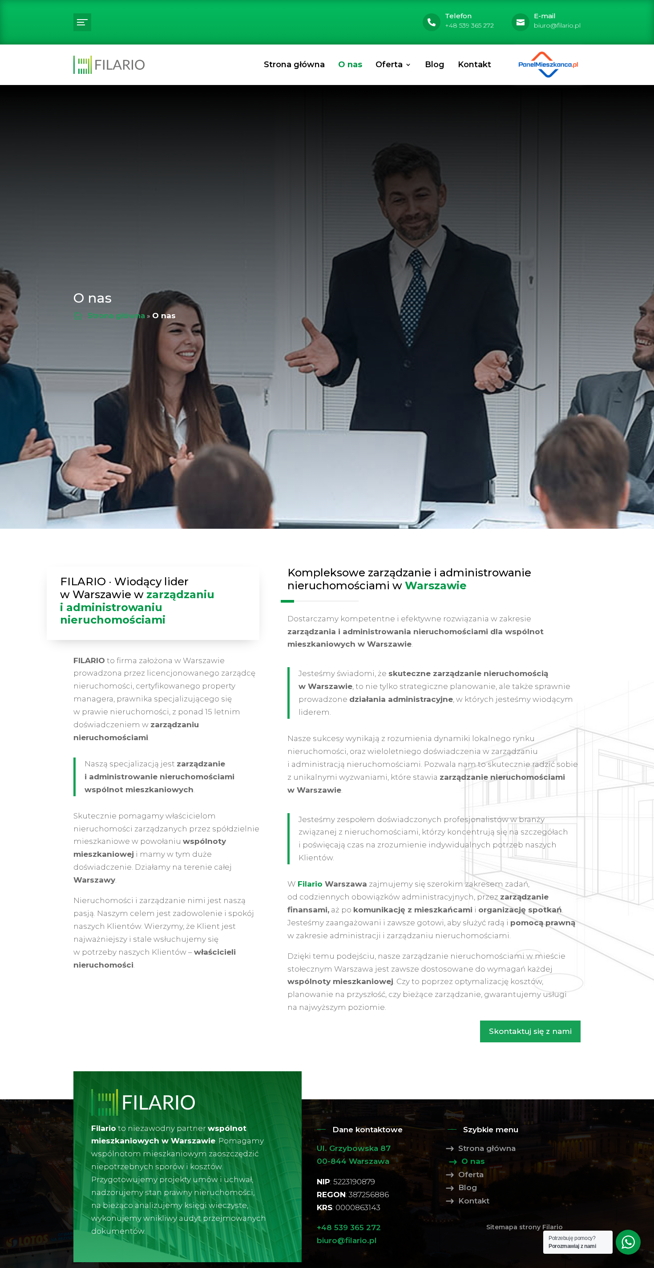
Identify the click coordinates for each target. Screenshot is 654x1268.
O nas (350, 64)
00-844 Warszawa (353, 1161)
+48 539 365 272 (349, 1227)
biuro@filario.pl (347, 1240)
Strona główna (294, 64)
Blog (434, 64)
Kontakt (474, 64)
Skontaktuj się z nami (530, 1031)
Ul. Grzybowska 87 (354, 1148)
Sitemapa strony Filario (524, 1227)
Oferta (389, 64)
